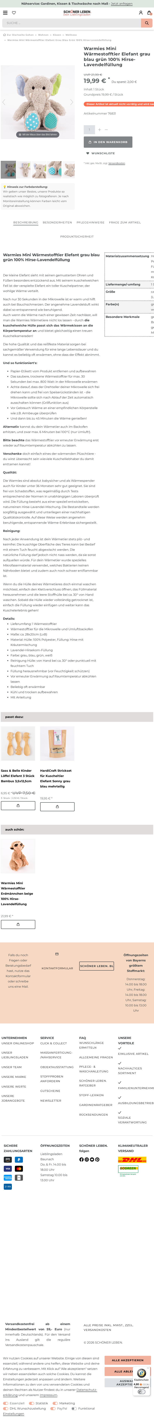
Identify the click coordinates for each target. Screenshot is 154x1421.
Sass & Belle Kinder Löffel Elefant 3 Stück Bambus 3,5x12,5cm (18, 776)
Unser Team (12, 1067)
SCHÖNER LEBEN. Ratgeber (93, 1083)
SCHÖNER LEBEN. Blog (97, 966)
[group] (18, 743)
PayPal (62, 1408)
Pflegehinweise (91, 222)
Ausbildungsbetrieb (136, 1103)
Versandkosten (116, 163)
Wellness (71, 35)
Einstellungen (13, 1414)
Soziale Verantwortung (132, 1120)
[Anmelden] (141, 13)
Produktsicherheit (77, 236)
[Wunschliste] (14, 13)
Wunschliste (103, 153)
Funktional (86, 1408)
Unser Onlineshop (18, 1043)
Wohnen (43, 35)
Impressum (48, 1395)
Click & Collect (53, 1043)
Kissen (57, 35)
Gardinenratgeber (95, 1105)
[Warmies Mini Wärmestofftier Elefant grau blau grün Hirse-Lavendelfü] (10, 170)
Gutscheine (50, 1091)
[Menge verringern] (106, 129)
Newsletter (50, 1100)
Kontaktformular (57, 968)
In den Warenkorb (111, 142)
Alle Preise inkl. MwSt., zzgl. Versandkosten (109, 1328)
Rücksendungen (93, 1114)
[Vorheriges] (4, 102)
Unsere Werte (14, 1086)
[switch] (141, 1392)
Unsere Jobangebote (13, 1098)
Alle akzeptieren (128, 1360)
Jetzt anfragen (122, 3)
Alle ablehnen (127, 1371)
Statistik (42, 1403)
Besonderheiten (57, 222)
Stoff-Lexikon (91, 1095)
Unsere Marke (14, 1077)
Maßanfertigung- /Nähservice (56, 1055)
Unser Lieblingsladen (15, 1055)
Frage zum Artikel (125, 222)
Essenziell (17, 1403)
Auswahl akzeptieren (127, 1382)
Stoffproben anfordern (51, 1079)
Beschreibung (25, 222)
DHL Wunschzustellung (28, 1408)
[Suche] (146, 23)
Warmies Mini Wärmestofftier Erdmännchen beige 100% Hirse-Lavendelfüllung (17, 893)
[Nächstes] (72, 102)
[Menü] (148, 1369)
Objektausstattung (57, 1067)
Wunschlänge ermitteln (91, 1045)
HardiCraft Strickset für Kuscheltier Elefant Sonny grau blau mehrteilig (56, 778)
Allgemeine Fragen (96, 1057)
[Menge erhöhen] (99, 129)
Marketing (67, 1403)
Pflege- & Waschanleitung (94, 1069)
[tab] (26, 223)
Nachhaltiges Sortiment (130, 1071)
